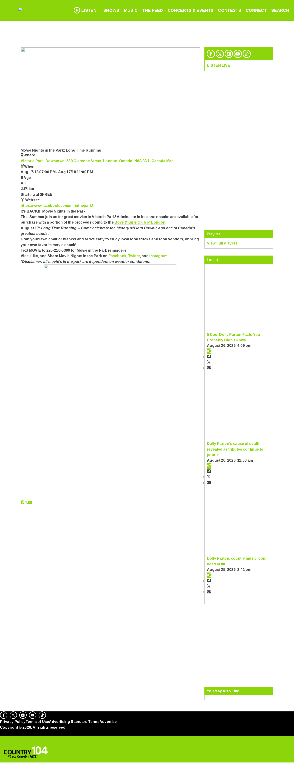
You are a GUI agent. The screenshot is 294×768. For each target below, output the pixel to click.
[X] (220, 54)
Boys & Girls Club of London (139, 222)
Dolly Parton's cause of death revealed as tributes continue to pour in (235, 449)
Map (170, 161)
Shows (111, 10)
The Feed (152, 10)
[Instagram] (229, 54)
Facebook (117, 256)
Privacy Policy (13, 721)
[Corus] (2, 732)
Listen (88, 10)
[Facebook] (211, 54)
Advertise (108, 721)
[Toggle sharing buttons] (209, 351)
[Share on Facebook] (22, 502)
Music (131, 10)
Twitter (134, 256)
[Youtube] (238, 54)
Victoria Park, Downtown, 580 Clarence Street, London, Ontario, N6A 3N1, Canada (93, 161)
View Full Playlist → (224, 243)
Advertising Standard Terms (74, 721)
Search (280, 10)
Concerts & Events (191, 10)
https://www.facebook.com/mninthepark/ (57, 205)
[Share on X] (26, 502)
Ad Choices (11, 739)
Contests (229, 10)
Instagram (158, 256)
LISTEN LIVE (218, 65)
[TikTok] (247, 54)
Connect (256, 10)
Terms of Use (37, 721)
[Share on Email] (30, 502)
